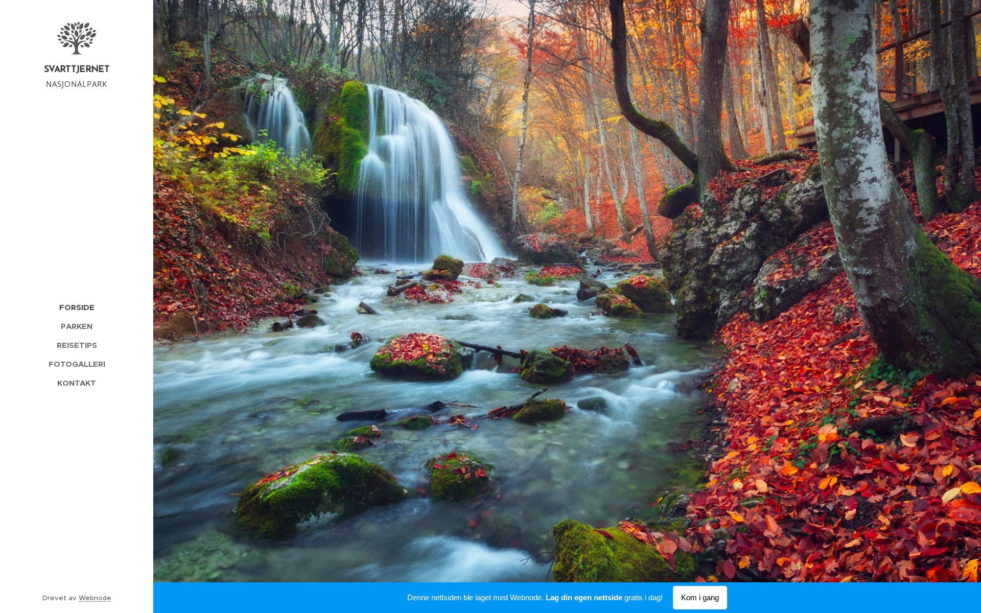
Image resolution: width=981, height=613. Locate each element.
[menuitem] (76, 307)
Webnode (95, 598)
